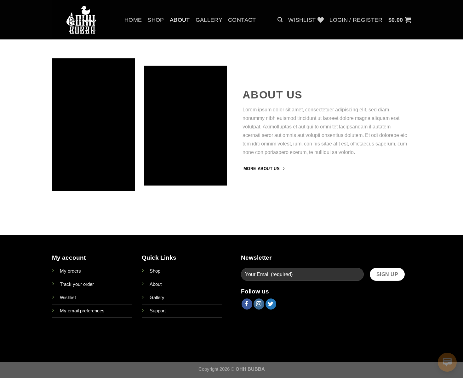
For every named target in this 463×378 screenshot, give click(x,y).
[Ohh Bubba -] (83, 19)
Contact (242, 20)
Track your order (77, 284)
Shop (155, 20)
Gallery (209, 20)
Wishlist (68, 297)
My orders (70, 271)
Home (133, 20)
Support (158, 310)
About (180, 20)
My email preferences (82, 310)
